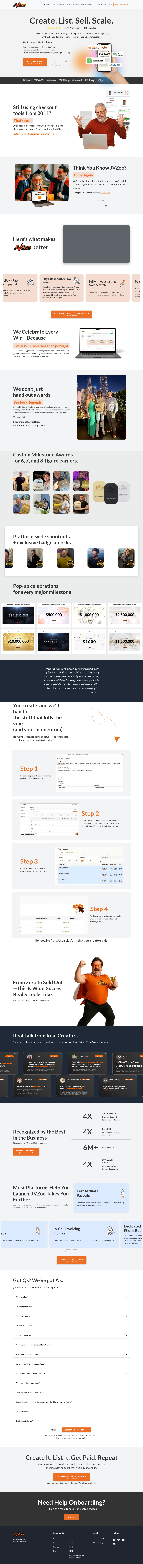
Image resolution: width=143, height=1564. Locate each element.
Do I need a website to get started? (30, 1364)
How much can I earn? (24, 1326)
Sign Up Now (101, 4)
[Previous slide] (68, 305)
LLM (71, 1551)
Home (46, 4)
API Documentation (76, 1555)
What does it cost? (23, 1316)
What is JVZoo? (22, 1297)
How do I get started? (24, 1307)
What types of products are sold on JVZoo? (33, 1345)
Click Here (71, 1517)
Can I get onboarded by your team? (30, 1392)
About (52, 4)
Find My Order (120, 4)
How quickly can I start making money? (31, 1373)
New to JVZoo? (22, 1411)
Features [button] (60, 4)
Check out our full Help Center (76, 1430)
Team (71, 1539)
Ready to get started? (24, 1421)
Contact (76, 4)
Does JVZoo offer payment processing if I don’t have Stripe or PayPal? (44, 1402)
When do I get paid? (24, 1335)
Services (69, 4)
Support (56, 1547)
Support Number (75, 1557)
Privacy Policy (98, 1543)
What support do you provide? (28, 1383)
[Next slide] (75, 305)
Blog (54, 1551)
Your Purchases (86, 4)
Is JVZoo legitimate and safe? (27, 1354)
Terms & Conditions (100, 1539)
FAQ (71, 1547)
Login (110, 4)
